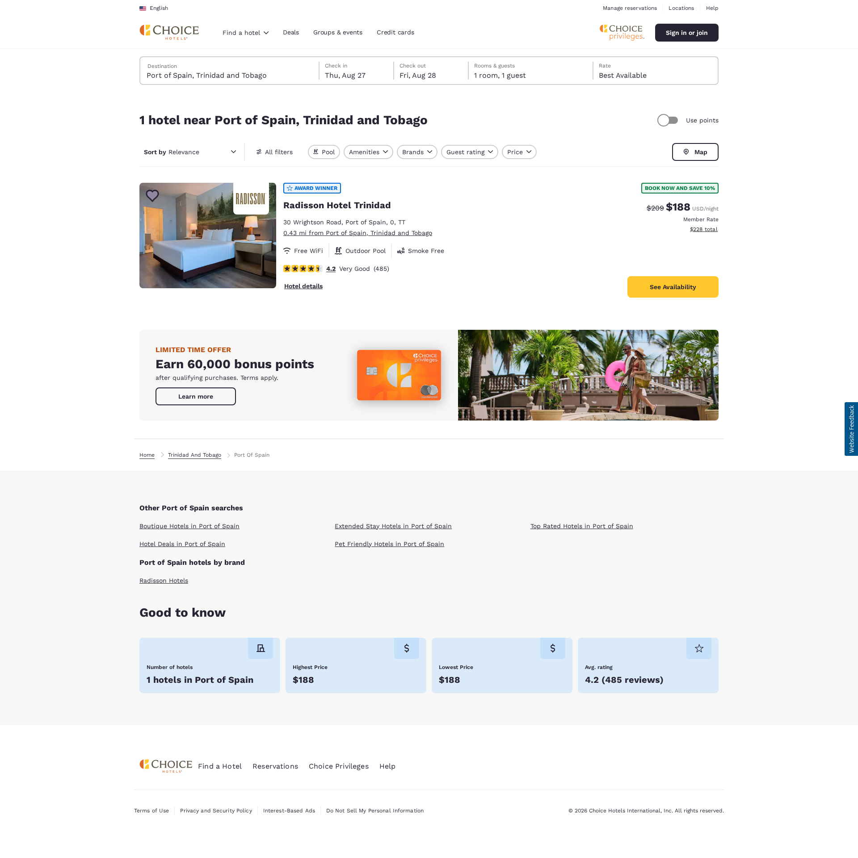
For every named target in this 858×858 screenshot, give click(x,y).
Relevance (171, 152)
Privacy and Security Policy (216, 811)
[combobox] (245, 32)
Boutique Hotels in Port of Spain (189, 526)
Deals (291, 32)
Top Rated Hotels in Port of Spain (581, 526)
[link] (196, 396)
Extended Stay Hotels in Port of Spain (393, 526)
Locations (681, 8)
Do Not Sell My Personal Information (375, 811)
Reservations (275, 766)
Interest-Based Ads (289, 811)
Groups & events (337, 32)
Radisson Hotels (163, 580)
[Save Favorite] (152, 196)
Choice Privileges (339, 766)
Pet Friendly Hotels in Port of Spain (389, 543)
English (159, 8)
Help (712, 8)
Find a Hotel (220, 766)
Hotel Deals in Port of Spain (182, 543)
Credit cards (395, 32)
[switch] (669, 120)
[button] (851, 429)
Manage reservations (630, 8)
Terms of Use (151, 811)
